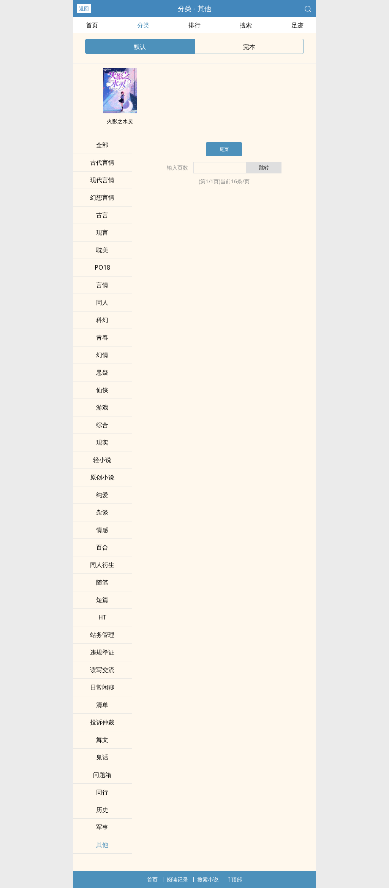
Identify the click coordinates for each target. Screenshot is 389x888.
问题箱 (102, 774)
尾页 (224, 149)
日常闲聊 (102, 687)
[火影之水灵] (120, 111)
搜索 (246, 25)
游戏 (102, 407)
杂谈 (102, 512)
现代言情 (102, 180)
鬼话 (102, 757)
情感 (102, 530)
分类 (143, 25)
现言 (102, 232)
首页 (92, 25)
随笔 (102, 582)
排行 (194, 25)
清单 (102, 705)
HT (102, 617)
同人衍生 (102, 565)
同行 (102, 792)
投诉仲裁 (102, 722)
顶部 (236, 879)
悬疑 (102, 372)
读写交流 (102, 670)
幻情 (102, 355)
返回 (84, 8)
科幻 (102, 320)
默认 (140, 47)
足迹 (297, 25)
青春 (102, 337)
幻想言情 (102, 197)
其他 (102, 844)
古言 (102, 215)
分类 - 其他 (194, 8)
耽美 (102, 250)
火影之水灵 (120, 121)
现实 (102, 442)
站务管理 (102, 635)
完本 (249, 47)
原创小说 (102, 477)
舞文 (102, 739)
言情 (102, 285)
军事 (102, 827)
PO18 (102, 267)
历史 (102, 809)
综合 (102, 425)
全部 (102, 145)
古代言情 (102, 162)
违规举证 (102, 652)
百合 (102, 547)
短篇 (102, 600)
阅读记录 (177, 879)
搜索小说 (207, 879)
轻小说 (102, 460)
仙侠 (102, 390)
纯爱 (102, 495)
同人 (102, 302)
